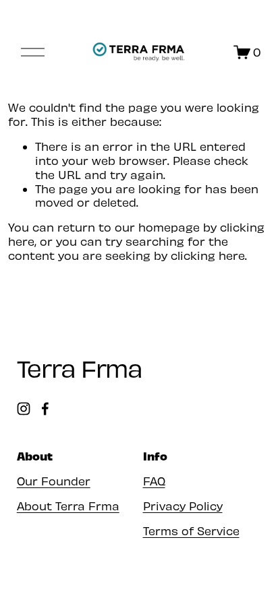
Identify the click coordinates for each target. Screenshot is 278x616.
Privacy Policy (183, 505)
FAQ (154, 480)
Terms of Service (191, 530)
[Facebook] (45, 408)
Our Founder (53, 480)
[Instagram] (23, 408)
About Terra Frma (68, 505)
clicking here (208, 255)
